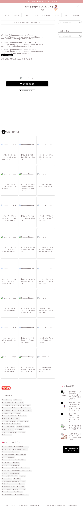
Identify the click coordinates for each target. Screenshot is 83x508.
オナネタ (17, 410)
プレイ (7, 423)
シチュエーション (9, 421)
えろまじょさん (7, 449)
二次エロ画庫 (21, 486)
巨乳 (16, 407)
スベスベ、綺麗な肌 (7, 55)
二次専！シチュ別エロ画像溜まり (11, 473)
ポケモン (7, 434)
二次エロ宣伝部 (7, 489)
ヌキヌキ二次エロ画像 (9, 468)
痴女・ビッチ (8, 429)
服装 (6, 418)
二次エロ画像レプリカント (23, 468)
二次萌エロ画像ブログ (9, 454)
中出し (16, 418)
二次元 (26, 15)
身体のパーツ (23, 421)
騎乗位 (17, 423)
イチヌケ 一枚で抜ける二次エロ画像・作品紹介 (14, 460)
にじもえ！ (17, 478)
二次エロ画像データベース (22, 494)
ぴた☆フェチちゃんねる (9, 486)
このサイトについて (10, 505)
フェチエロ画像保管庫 (9, 457)
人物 (6, 413)
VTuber (20, 429)
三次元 (36, 15)
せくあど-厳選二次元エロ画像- (10, 476)
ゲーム (23, 415)
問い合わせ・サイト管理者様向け (28, 505)
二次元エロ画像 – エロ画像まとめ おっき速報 (14, 481)
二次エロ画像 (8, 402)
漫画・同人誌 (46, 15)
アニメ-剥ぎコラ (9, 426)
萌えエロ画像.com (21, 454)
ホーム (7, 15)
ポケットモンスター (10, 432)
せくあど (23, 476)
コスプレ (56, 15)
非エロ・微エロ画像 (10, 415)
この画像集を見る (28, 84)
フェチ (7, 410)
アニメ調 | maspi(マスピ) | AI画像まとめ (13, 492)
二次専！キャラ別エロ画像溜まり (11, 465)
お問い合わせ (76, 16)
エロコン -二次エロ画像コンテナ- (11, 452)
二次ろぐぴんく (7, 462)
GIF (22, 432)
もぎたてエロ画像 (8, 446)
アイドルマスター (23, 426)
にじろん (22, 484)
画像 (18, 399)
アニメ (20, 402)
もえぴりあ (16, 462)
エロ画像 (8, 399)
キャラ (7, 407)
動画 (66, 15)
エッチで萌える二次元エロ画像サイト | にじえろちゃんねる (17, 470)
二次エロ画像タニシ (8, 494)
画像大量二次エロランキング (10, 484)
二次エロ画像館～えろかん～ (27, 90)
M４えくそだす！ (8, 478)
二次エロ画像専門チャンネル (21, 446)
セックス (16, 413)
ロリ (27, 405)
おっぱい (26, 407)
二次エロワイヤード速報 (19, 489)
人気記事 (17, 15)
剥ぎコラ (17, 405)
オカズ (7, 405)
